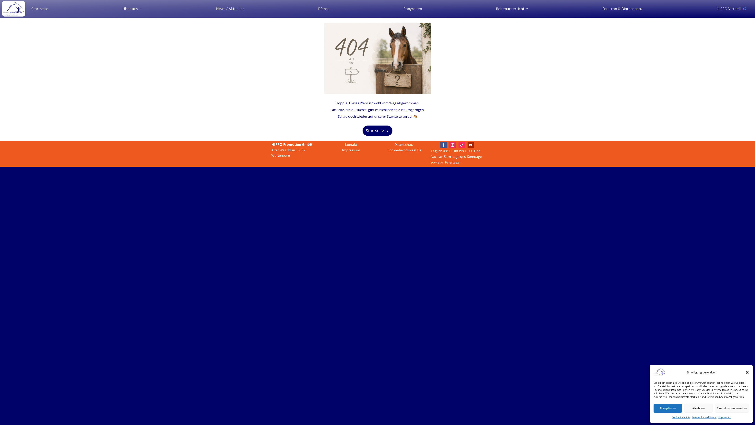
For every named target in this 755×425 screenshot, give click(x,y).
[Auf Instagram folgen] (452, 145)
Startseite (39, 8)
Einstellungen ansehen (732, 408)
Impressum (724, 417)
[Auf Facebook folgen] (443, 145)
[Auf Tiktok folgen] (462, 145)
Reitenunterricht (510, 8)
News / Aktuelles (230, 8)
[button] (747, 372)
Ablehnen (698, 408)
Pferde (323, 8)
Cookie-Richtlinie (681, 417)
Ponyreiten (412, 8)
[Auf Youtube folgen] (471, 145)
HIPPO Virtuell (729, 8)
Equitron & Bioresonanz (622, 8)
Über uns (130, 8)
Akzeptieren (668, 408)
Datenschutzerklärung (704, 417)
